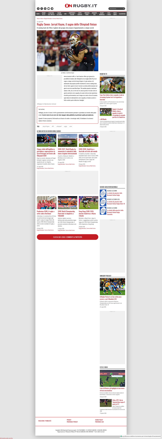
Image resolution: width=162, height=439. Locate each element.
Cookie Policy (99, 420)
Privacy (69, 420)
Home (38, 18)
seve (70, 126)
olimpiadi (58, 126)
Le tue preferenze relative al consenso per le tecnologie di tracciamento (140, 436)
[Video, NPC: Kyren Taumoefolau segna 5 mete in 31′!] (106, 403)
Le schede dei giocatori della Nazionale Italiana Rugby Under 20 (116, 203)
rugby (65, 126)
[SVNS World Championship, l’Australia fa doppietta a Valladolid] (67, 203)
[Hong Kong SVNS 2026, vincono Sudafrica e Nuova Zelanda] (88, 203)
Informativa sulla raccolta (6, 438)
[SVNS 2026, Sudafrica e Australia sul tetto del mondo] (88, 140)
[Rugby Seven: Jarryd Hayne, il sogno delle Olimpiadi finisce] (67, 51)
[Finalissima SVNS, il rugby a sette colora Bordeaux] (46, 203)
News (42, 18)
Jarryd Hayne (46, 126)
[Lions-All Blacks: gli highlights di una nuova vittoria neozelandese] (112, 378)
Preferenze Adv (99, 422)
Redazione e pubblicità (44, 421)
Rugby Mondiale (48, 18)
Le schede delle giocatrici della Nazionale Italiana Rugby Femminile (115, 212)
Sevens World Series (57, 18)
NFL (53, 126)
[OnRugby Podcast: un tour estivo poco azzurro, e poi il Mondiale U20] (112, 287)
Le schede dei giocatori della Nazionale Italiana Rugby (114, 194)
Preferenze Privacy (72, 422)
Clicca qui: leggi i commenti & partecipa (67, 237)
